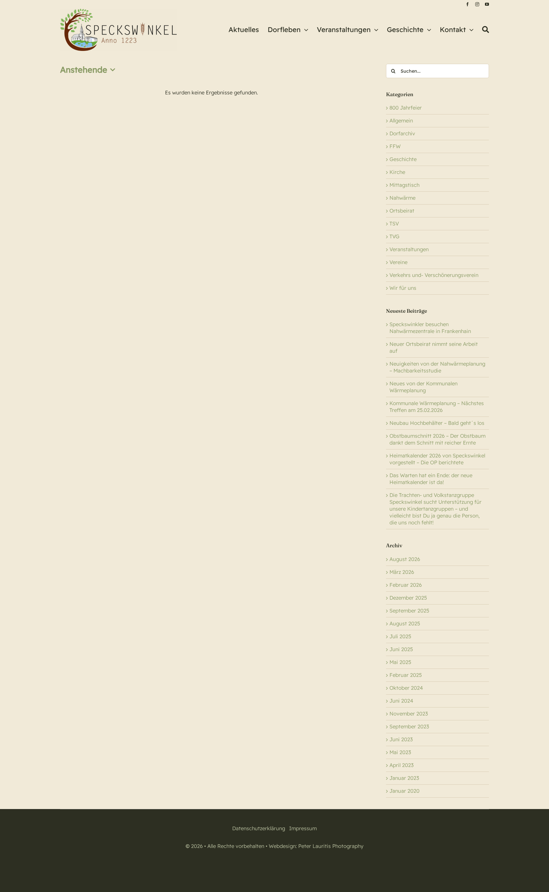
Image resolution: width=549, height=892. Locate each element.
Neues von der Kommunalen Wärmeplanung (423, 387)
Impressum (303, 828)
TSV (394, 223)
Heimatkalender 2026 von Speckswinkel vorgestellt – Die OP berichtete (437, 459)
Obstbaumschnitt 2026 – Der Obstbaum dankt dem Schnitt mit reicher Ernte (437, 439)
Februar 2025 (405, 675)
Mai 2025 (400, 662)
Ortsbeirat (401, 210)
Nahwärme (402, 198)
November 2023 (408, 713)
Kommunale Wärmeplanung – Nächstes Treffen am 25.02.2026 (436, 406)
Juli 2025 (400, 636)
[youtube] (487, 4)
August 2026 (404, 559)
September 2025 (409, 610)
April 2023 (401, 765)
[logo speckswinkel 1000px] (118, 11)
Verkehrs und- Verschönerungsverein (433, 275)
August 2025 (404, 623)
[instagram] (477, 4)
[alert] (211, 93)
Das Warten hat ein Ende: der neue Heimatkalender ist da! (430, 478)
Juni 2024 (401, 700)
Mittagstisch (404, 185)
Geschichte (403, 159)
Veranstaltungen (409, 249)
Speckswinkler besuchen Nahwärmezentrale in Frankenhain (430, 327)
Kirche (397, 172)
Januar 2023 (404, 778)
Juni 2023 (401, 739)
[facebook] (468, 4)
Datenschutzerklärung (258, 828)
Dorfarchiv (402, 133)
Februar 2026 (405, 585)
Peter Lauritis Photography (330, 846)
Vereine (398, 262)
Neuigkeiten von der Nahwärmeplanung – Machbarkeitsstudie (437, 367)
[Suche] (485, 29)
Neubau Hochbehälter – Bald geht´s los (436, 423)
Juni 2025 (401, 649)
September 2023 (409, 726)
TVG (394, 236)
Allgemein (401, 120)
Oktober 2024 (406, 688)
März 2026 (401, 572)
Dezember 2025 (408, 597)
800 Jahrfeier (405, 107)
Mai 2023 (400, 752)
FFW (395, 146)
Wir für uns (402, 288)
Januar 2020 (404, 791)
